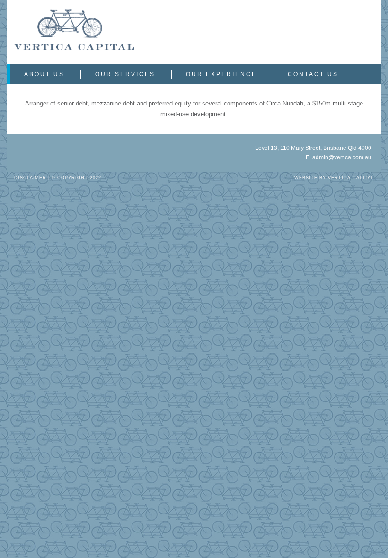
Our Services (125, 74)
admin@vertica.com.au (341, 157)
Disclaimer (30, 177)
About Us (44, 74)
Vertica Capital (351, 177)
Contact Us (313, 74)
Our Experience (221, 74)
